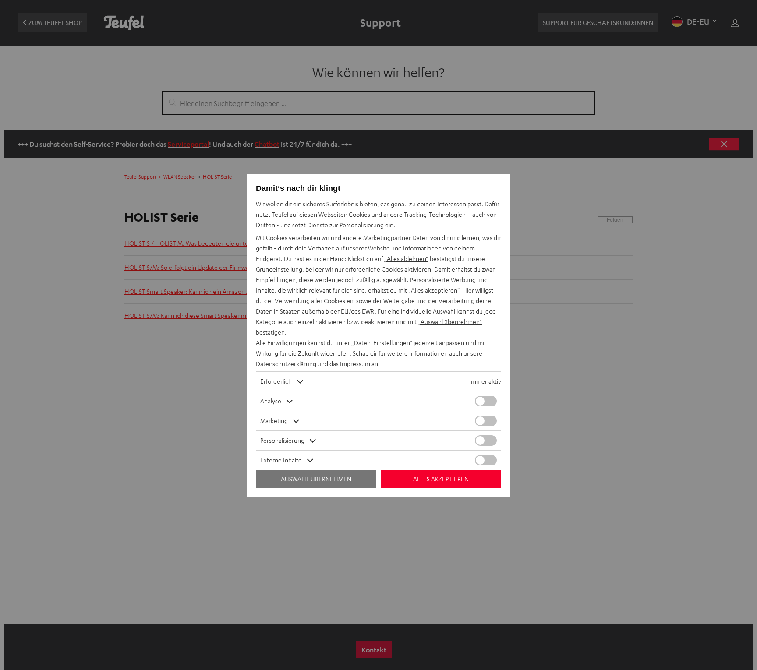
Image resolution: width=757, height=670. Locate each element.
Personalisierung (282, 440)
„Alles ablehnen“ (406, 258)
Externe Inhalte (281, 460)
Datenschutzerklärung (286, 363)
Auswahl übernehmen (316, 479)
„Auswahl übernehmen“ (450, 321)
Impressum (355, 363)
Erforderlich (276, 381)
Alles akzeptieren (441, 479)
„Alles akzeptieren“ (433, 290)
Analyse (270, 401)
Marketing (274, 420)
